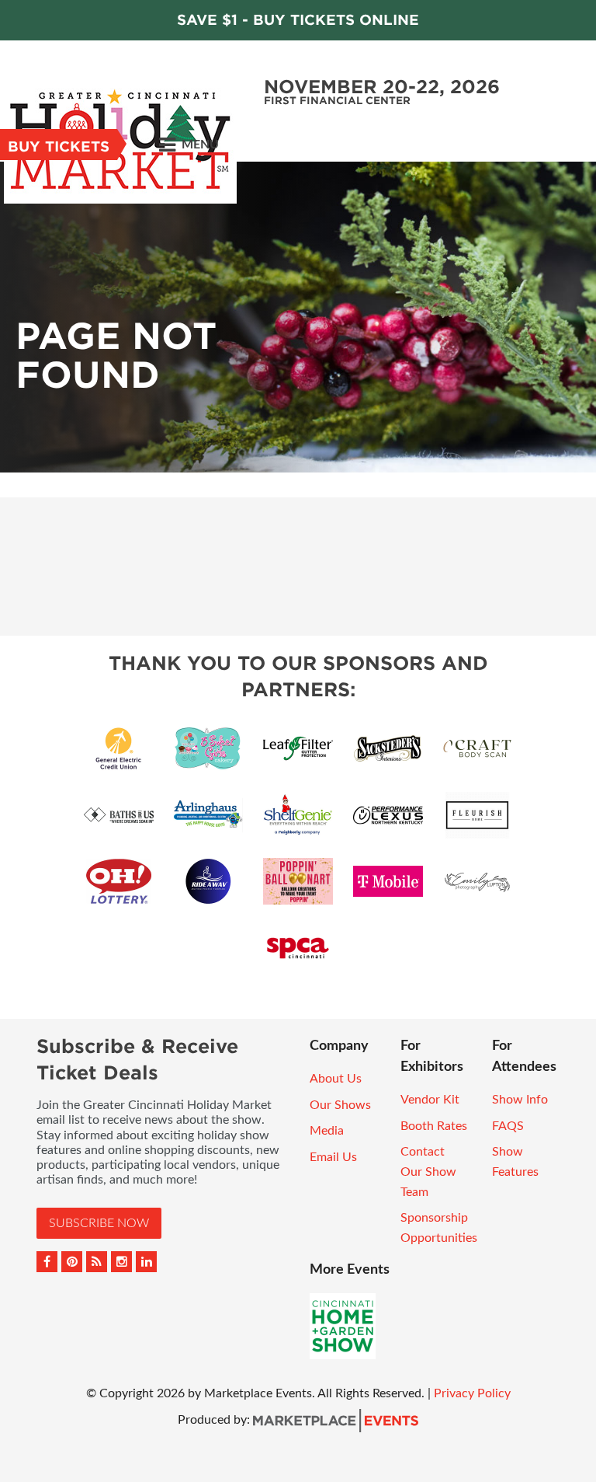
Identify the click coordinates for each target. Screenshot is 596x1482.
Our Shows (340, 1105)
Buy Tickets (58, 146)
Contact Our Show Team (428, 1171)
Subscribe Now (99, 1223)
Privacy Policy (472, 1393)
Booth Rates (433, 1126)
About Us (336, 1078)
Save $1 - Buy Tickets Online (298, 20)
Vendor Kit (429, 1099)
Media (327, 1131)
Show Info (520, 1099)
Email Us (333, 1157)
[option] (298, 317)
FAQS (508, 1126)
